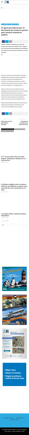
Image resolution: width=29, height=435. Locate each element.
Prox (7, 220)
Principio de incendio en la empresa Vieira (23, 123)
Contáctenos (14, 420)
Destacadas (3, 24)
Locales (9, 24)
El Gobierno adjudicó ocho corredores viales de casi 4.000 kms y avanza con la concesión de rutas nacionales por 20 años (14, 187)
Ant (4, 220)
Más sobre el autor (20, 129)
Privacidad (19, 418)
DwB (23, 431)
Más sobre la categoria (7, 131)
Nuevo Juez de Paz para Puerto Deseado (6, 123)
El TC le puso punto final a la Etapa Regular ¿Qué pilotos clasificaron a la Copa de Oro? (13, 158)
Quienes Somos (8, 418)
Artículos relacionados (8, 129)
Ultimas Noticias (15, 24)
